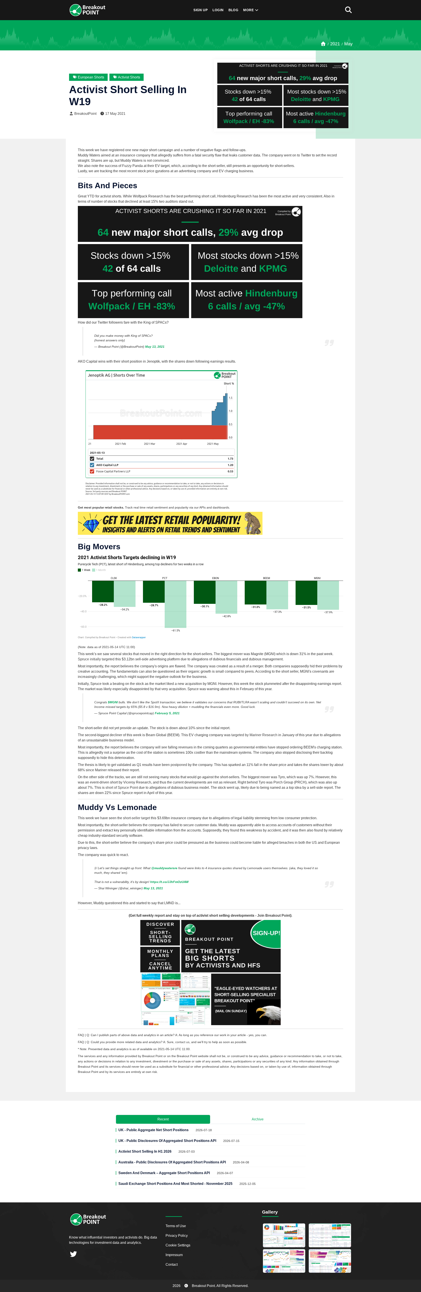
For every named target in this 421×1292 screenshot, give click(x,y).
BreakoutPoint (84, 113)
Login (217, 10)
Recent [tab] (163, 1119)
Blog (233, 10)
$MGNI (113, 702)
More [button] (249, 10)
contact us (182, 1042)
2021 (335, 43)
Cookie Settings (178, 1245)
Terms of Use (176, 1226)
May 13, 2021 (154, 346)
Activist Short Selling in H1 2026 (144, 1151)
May (348, 43)
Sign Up (200, 10)
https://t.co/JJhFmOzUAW (169, 882)
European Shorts (90, 77)
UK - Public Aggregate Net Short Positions (153, 1130)
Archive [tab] (258, 1119)
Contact (172, 1264)
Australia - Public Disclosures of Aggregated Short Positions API (172, 1162)
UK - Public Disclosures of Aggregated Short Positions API (167, 1141)
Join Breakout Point (273, 915)
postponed (179, 765)
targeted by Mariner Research (254, 735)
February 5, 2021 (167, 713)
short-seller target (136, 818)
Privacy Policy (177, 1235)
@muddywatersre (164, 868)
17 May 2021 (114, 113)
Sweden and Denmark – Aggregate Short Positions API (164, 1173)
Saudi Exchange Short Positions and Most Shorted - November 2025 (175, 1184)
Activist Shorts (128, 77)
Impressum (174, 1255)
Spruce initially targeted (96, 659)
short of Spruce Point (121, 787)
